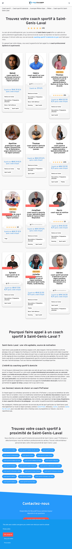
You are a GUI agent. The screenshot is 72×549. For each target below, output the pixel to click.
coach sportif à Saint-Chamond (27, 466)
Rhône (49, 8)
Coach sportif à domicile (20, 8)
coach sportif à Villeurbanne (11, 455)
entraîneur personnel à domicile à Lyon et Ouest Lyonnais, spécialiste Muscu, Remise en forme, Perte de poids (59, 80)
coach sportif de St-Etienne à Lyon (12, 275)
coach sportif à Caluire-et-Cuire (12, 460)
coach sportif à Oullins (9, 450)
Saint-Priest (41, 407)
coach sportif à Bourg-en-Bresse (53, 471)
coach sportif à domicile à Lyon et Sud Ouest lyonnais (36, 146)
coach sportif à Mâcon (9, 476)
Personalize (7, 542)
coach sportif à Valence (10, 482)
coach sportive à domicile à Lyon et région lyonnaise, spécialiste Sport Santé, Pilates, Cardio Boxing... (36, 279)
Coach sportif (6, 8)
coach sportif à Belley (25, 476)
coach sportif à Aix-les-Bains (27, 482)
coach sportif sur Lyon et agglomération (36, 75)
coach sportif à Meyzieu (51, 460)
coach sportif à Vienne (9, 466)
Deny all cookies (8, 538)
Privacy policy (6, 528)
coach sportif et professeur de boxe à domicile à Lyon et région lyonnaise (12, 77)
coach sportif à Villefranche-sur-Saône (50, 466)
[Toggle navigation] (3, 3)
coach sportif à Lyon (48, 450)
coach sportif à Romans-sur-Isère (44, 476)
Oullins (55, 407)
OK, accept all (8, 534)
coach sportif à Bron (27, 455)
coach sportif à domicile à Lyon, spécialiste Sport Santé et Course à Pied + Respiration (36, 214)
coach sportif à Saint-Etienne (32, 471)
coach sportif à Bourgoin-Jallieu (12, 471)
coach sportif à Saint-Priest (44, 455)
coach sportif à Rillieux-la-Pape (32, 460)
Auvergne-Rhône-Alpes (37, 8)
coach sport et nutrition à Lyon (59, 212)
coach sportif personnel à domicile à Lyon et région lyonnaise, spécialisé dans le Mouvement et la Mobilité (59, 278)
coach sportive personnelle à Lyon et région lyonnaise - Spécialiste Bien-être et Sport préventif (59, 148)
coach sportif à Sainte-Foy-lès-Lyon (29, 450)
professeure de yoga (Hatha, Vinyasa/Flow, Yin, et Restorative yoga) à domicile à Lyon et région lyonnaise (12, 148)
